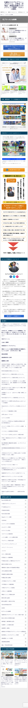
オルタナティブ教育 (14, 527)
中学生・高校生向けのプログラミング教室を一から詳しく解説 (14, 438)
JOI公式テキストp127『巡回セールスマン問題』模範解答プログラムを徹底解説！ (14, 388)
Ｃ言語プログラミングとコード (14, 503)
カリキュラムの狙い (14, 530)
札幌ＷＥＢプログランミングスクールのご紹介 (12, 476)
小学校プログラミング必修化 (14, 587)
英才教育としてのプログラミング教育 (13, 635)
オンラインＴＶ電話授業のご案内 (9, 411)
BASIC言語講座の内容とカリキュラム (10, 370)
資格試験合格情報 (14, 641)
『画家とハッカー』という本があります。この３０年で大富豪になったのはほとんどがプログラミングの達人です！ (14, 326)
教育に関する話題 (14, 597)
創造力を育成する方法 (14, 564)
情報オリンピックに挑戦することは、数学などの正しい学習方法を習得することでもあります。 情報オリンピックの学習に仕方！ (14, 460)
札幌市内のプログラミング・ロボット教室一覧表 (14, 614)
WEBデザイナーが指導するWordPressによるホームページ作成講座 (14, 402)
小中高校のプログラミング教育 (14, 581)
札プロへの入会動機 (14, 611)
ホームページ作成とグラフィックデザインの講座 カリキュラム (14, 427)
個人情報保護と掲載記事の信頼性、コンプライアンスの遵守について (14, 443)
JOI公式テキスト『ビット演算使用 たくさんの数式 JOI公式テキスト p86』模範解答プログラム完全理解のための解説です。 (14, 382)
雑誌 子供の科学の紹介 (14, 645)
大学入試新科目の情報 (14, 570)
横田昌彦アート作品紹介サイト (14, 316)
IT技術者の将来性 (14, 510)
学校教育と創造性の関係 (14, 574)
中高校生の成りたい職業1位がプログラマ (14, 560)
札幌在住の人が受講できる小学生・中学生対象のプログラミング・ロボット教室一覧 (14, 480)
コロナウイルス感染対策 (14, 533)
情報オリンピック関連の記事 (14, 594)
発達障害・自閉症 (14, 628)
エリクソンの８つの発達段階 (14, 523)
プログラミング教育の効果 (14, 540)
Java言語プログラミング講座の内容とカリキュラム (13, 377)
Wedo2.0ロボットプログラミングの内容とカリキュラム (14, 407)
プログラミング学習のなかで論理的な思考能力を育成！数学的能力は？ (13, 422)
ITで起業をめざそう (14, 507)
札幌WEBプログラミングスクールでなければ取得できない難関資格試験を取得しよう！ (14, 469)
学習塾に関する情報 (14, 577)
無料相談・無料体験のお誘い (14, 621)
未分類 (14, 608)
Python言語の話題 (14, 513)
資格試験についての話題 (14, 638)
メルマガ (14, 550)
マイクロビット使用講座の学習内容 (10, 431)
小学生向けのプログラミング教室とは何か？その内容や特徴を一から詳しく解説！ (14, 454)
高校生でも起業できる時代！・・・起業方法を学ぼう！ (13, 492)
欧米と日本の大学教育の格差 (14, 618)
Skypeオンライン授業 (14, 517)
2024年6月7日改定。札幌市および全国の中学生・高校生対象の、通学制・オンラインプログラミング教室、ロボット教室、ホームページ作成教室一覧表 (14, 366)
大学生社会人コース (21, 12)
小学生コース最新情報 (14, 591)
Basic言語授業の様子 (14, 500)
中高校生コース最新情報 (14, 557)
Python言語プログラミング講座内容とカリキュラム (13, 397)
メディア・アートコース (14, 547)
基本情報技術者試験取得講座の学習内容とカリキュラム (14, 449)
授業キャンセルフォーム (12, 12)
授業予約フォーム (4, 12)
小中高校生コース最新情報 (14, 584)
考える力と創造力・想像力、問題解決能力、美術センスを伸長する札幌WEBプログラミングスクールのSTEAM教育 (14, 486)
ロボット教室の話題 (14, 554)
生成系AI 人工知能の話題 (14, 624)
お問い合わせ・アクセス (7, 414)
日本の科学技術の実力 (14, 604)
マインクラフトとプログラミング (14, 544)
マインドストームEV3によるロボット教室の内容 (13, 434)
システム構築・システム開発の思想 (14, 537)
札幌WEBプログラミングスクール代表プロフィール (13, 473)
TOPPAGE (14, 520)
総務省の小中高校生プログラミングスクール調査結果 (14, 632)
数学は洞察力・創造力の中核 (14, 601)
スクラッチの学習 (6, 417)
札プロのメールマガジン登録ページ (10, 464)
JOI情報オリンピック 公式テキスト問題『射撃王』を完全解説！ (14, 393)
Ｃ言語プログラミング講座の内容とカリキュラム (13, 374)
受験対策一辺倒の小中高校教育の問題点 (14, 567)
